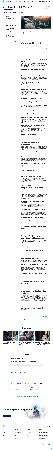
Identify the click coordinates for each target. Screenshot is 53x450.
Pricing (35, 1)
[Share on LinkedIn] (46, 8)
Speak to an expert (46, 1)
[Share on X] (48, 8)
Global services (17, 438)
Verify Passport (29, 432)
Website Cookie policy (42, 438)
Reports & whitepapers (18, 432)
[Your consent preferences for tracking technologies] (51, 448)
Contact (4, 435)
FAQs (28, 435)
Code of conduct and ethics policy (44, 435)
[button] (15, 1)
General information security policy (44, 432)
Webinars (16, 435)
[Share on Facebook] (49, 8)
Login (40, 1)
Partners (31, 1)
